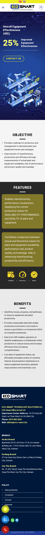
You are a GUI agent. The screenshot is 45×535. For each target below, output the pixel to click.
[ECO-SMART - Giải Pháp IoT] (23, 7)
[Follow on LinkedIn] (17, 520)
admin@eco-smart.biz (17, 422)
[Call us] (12, 520)
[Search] (41, 7)
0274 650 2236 (15, 419)
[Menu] (3, 7)
